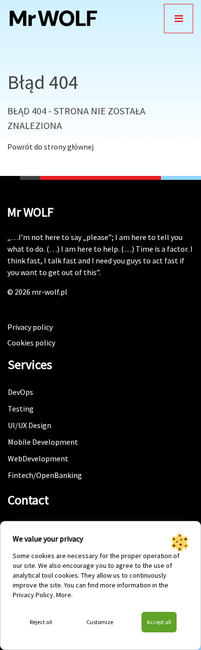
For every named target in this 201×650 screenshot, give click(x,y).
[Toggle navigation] (178, 18)
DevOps (20, 392)
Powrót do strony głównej (50, 147)
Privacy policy (30, 327)
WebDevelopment (38, 458)
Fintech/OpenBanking (45, 475)
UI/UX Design (29, 425)
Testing (21, 408)
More (63, 594)
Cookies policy (31, 342)
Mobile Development (43, 442)
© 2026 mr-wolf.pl (37, 292)
